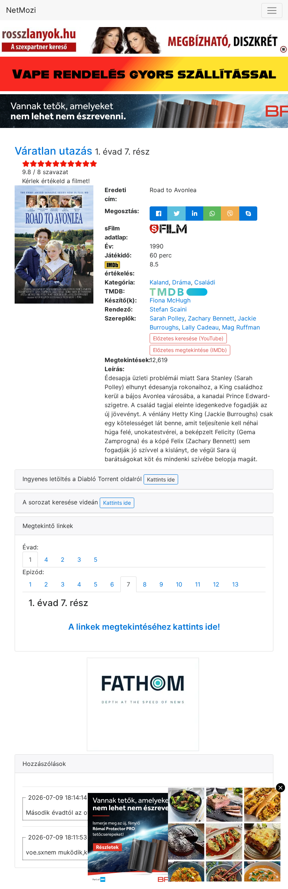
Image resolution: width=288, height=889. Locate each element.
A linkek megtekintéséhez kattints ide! (144, 627)
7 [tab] (128, 584)
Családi (204, 282)
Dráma (181, 282)
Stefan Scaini (168, 309)
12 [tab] (216, 584)
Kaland (159, 282)
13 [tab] (235, 584)
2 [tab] (62, 559)
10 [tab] (179, 584)
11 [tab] (197, 584)
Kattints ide (117, 502)
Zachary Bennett (211, 318)
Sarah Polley (167, 318)
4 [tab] (46, 559)
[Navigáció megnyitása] (271, 10)
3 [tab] (79, 559)
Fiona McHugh (170, 300)
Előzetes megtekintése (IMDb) (190, 350)
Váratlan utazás (55, 150)
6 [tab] (112, 584)
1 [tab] (30, 559)
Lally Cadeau (200, 327)
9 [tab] (161, 584)
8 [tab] (145, 584)
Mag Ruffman (241, 327)
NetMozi (21, 10)
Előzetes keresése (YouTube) (188, 338)
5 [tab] (96, 559)
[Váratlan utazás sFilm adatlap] (168, 228)
